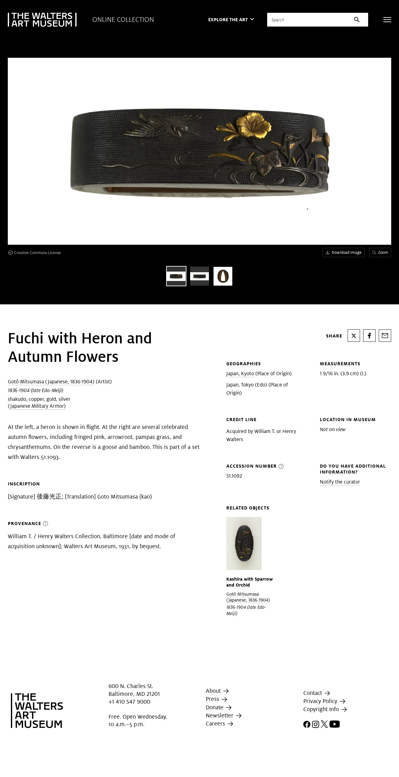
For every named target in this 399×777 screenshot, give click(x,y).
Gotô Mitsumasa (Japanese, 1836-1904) (51, 381)
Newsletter (220, 715)
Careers (216, 723)
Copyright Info (321, 709)
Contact (313, 692)
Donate (215, 707)
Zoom (383, 252)
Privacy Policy (321, 701)
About (214, 690)
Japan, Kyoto (240, 373)
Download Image (347, 252)
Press (213, 698)
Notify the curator (340, 482)
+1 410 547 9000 (129, 701)
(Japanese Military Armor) (37, 406)
